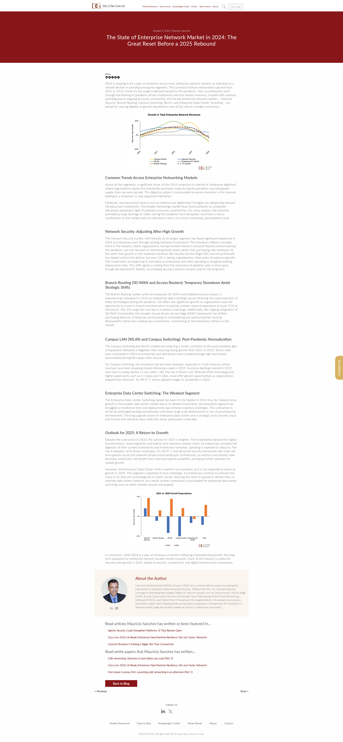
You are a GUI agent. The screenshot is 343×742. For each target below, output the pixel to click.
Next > (245, 691)
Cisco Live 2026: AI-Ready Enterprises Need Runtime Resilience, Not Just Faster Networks (157, 637)
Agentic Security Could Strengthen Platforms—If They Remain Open (145, 630)
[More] (118, 77)
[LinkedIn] (163, 712)
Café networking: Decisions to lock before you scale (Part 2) (140, 658)
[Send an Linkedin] (111, 608)
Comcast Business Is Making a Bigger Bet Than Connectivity (141, 644)
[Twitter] (170, 712)
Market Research (149, 6)
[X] (112, 77)
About (215, 6)
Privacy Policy (182, 734)
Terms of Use (197, 734)
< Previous (100, 691)
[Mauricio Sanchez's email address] (116, 608)
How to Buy (165, 6)
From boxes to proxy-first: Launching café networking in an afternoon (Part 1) (150, 672)
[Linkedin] (106, 77)
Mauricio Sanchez (181, 30)
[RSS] (109, 77)
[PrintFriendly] (115, 77)
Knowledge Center (180, 6)
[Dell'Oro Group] (108, 5)
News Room (205, 6)
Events (194, 6)
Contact (228, 723)
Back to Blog (121, 683)
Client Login (236, 6)
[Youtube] (179, 712)
